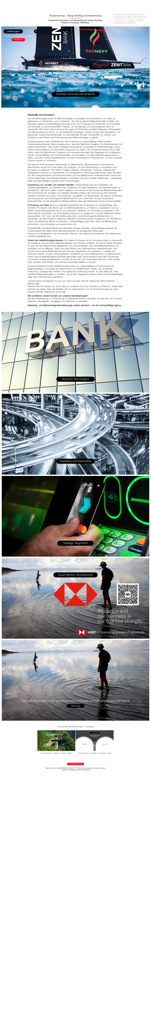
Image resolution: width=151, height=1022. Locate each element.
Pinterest (96, 768)
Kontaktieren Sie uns (75, 764)
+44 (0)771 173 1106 (74, 768)
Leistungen (13, 31)
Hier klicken (18, 39)
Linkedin (83, 768)
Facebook (89, 768)
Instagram (102, 768)
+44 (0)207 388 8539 (62, 768)
